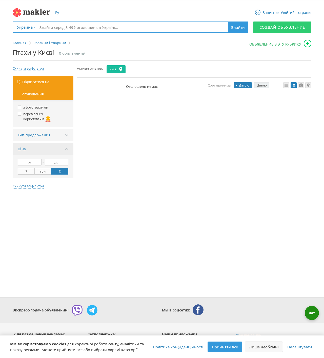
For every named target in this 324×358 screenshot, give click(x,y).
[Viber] (77, 310)
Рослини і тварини (49, 42)
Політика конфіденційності (178, 346)
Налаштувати (299, 346)
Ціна (22, 148)
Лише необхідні (264, 346)
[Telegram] (92, 310)
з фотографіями (35, 107)
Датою (244, 85)
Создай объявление (282, 27)
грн (43, 171)
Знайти (238, 27)
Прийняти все (225, 346)
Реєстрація (301, 12)
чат (312, 313)
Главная (20, 42)
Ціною (262, 85)
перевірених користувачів (33, 116)
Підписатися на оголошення (35, 87)
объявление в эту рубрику (275, 44)
